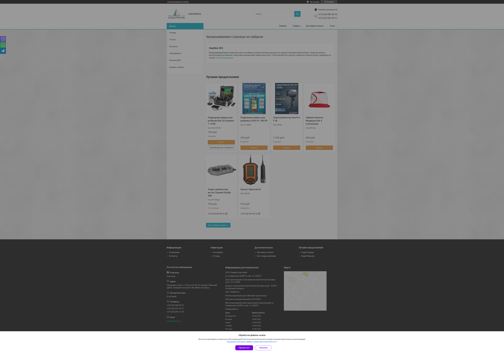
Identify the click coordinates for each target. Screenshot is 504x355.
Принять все (244, 348)
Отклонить (263, 348)
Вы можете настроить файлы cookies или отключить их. (251, 342)
